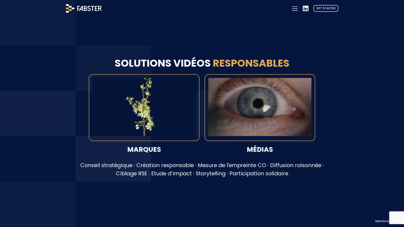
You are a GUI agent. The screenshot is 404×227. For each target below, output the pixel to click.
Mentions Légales (388, 221)
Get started (326, 8)
